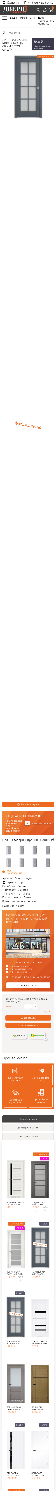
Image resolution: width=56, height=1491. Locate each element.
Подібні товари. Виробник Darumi (26, 840)
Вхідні (12, 17)
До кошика (30, 1018)
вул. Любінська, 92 (18, 972)
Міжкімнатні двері (28, 1119)
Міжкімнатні (27, 17)
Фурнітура (14, 33)
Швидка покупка (30, 804)
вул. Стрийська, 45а (18, 966)
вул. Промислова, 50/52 (20, 969)
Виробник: (14, 886)
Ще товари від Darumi (28, 1127)
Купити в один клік (28, 1025)
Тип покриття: (16, 893)
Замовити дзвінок (28, 985)
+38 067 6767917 (41, 3)
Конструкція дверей (28, 1136)
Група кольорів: (16, 897)
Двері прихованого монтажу (45, 20)
